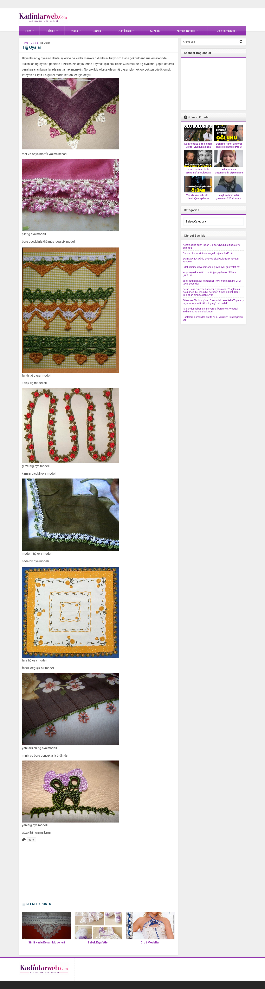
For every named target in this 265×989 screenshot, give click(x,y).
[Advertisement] (98, 873)
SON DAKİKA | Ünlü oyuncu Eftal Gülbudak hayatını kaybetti (198, 172)
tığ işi (31, 839)
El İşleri (34, 43)
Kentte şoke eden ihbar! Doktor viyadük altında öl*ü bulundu (198, 146)
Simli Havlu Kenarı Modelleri (46, 942)
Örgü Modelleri (150, 942)
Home (25, 43)
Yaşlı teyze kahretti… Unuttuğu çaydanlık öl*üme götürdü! (198, 198)
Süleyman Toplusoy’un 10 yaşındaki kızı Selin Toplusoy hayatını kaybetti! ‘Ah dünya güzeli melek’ (213, 302)
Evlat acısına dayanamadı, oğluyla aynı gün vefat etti (229, 172)
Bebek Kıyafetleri (98, 942)
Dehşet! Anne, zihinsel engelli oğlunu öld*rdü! (229, 145)
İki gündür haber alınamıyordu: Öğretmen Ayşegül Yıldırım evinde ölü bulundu (210, 310)
